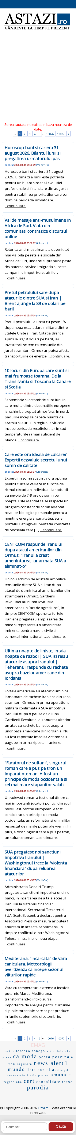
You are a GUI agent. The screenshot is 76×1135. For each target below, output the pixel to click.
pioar (43, 1075)
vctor (10, 1051)
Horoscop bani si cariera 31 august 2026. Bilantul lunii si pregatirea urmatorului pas (33, 153)
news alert (49, 1063)
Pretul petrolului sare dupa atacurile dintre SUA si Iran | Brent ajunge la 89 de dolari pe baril (35, 301)
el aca (52, 1069)
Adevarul (42, 243)
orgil (64, 1070)
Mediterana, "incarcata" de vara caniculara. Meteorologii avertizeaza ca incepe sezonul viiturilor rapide (36, 967)
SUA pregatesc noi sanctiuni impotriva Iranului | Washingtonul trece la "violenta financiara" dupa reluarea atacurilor (36, 863)
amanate (61, 1074)
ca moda (25, 1056)
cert (29, 1081)
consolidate (48, 1082)
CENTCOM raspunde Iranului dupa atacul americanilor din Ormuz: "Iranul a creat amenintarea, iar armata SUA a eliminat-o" (35, 555)
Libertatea (43, 471)
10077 (60, 134)
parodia (38, 1087)
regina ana (13, 1082)
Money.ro (42, 164)
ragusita (24, 1064)
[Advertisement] (38, 78)
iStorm (43, 1108)
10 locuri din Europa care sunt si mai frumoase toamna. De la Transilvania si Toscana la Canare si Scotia (38, 379)
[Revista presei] (37, 29)
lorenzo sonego (30, 1051)
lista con (36, 1070)
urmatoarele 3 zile (21, 1075)
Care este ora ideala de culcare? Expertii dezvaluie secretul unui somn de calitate (36, 460)
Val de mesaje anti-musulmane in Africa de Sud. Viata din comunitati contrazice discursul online (38, 228)
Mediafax (42, 315)
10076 (50, 134)
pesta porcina (54, 1056)
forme (67, 1082)
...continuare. (15, 205)
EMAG (38, 1044)
